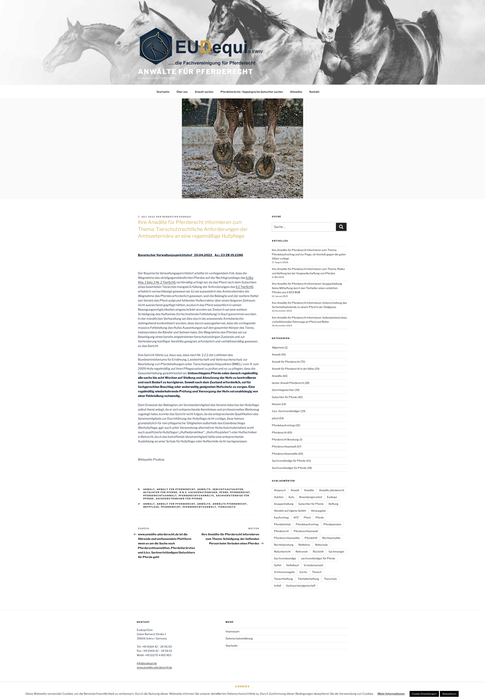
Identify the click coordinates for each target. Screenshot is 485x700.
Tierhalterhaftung (308, 578)
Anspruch (280, 490)
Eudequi (332, 497)
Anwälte (204, 489)
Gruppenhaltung (283, 503)
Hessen (276, 404)
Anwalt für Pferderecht (176, 489)
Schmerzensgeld (284, 572)
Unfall (277, 585)
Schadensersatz (313, 565)
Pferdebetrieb (282, 524)
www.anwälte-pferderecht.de (154, 667)
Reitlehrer (304, 544)
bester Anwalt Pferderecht (288, 382)
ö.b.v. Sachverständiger (198, 492)
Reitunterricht (282, 551)
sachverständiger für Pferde (318, 558)
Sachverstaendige (285, 558)
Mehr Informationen (391, 693)
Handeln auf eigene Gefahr (290, 510)
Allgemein (278, 347)
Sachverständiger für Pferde (179, 498)
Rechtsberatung (283, 544)
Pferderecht (240, 492)
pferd (223, 492)
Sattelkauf (292, 565)
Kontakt (314, 91)
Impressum (232, 631)
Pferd (307, 517)
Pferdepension (332, 524)
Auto (291, 497)
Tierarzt (317, 572)
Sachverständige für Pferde (288, 460)
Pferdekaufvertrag (283, 425)
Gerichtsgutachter (228, 489)
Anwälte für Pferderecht (195, 72)
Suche (303, 572)
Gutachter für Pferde (160, 492)
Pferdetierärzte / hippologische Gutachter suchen (252, 91)
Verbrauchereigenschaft (300, 585)
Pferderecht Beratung (285, 439)
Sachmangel (336, 551)
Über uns (182, 91)
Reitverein (302, 551)
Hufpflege (151, 507)
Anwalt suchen (204, 91)
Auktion (278, 497)
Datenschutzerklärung (239, 638)
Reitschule (321, 544)
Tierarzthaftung (283, 578)
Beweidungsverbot (310, 497)
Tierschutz (227, 507)
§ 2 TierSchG (244, 287)
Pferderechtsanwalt (160, 495)
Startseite (162, 91)
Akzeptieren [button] (449, 693)
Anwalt (149, 489)
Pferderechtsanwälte (196, 495)
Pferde (319, 517)
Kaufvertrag (281, 517)
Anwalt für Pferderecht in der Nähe (293, 368)
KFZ (296, 517)
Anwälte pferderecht (230, 504)
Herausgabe (318, 510)
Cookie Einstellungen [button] (424, 693)
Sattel (277, 565)
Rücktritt (318, 551)
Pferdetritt (311, 537)
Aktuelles (296, 91)
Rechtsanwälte (331, 537)
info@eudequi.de (147, 663)
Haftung (333, 503)
